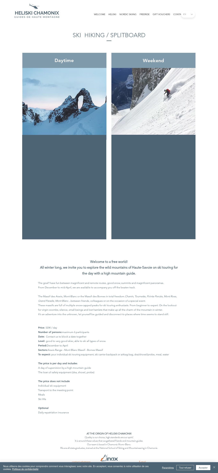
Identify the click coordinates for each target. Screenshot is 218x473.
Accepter (203, 467)
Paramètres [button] (168, 467)
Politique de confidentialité (25, 469)
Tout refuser (185, 467)
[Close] (214, 467)
